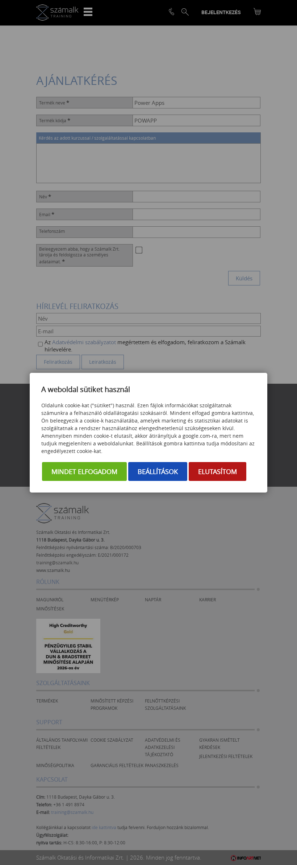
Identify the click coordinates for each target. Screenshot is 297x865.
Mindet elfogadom (84, 471)
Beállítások (158, 471)
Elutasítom (217, 471)
